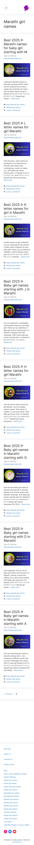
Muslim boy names (11, 806)
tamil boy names (10, 812)
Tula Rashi (8, 822)
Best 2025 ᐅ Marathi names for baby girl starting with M (15, 46)
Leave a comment (13, 110)
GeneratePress (17, 842)
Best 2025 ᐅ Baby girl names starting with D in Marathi (17, 534)
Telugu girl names (10, 818)
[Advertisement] (17, 721)
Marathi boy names (11, 799)
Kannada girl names (11, 796)
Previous (8, 694)
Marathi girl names (18, 104)
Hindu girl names (10, 783)
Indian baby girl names (12, 787)
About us (7, 754)
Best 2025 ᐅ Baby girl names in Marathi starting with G (16, 452)
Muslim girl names (10, 809)
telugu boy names (10, 815)
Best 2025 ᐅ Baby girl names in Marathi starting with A (16, 618)
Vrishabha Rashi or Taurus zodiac (16, 825)
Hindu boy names (10, 780)
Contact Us (8, 759)
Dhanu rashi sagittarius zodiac (15, 774)
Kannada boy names (11, 793)
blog (8, 104)
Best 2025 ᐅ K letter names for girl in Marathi (16, 208)
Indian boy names (10, 790)
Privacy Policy (9, 764)
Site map (7, 749)
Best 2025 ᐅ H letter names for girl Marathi (16, 370)
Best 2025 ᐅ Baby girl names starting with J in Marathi (17, 287)
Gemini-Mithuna (10, 777)
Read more (15, 99)
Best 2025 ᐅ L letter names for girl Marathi (16, 127)
